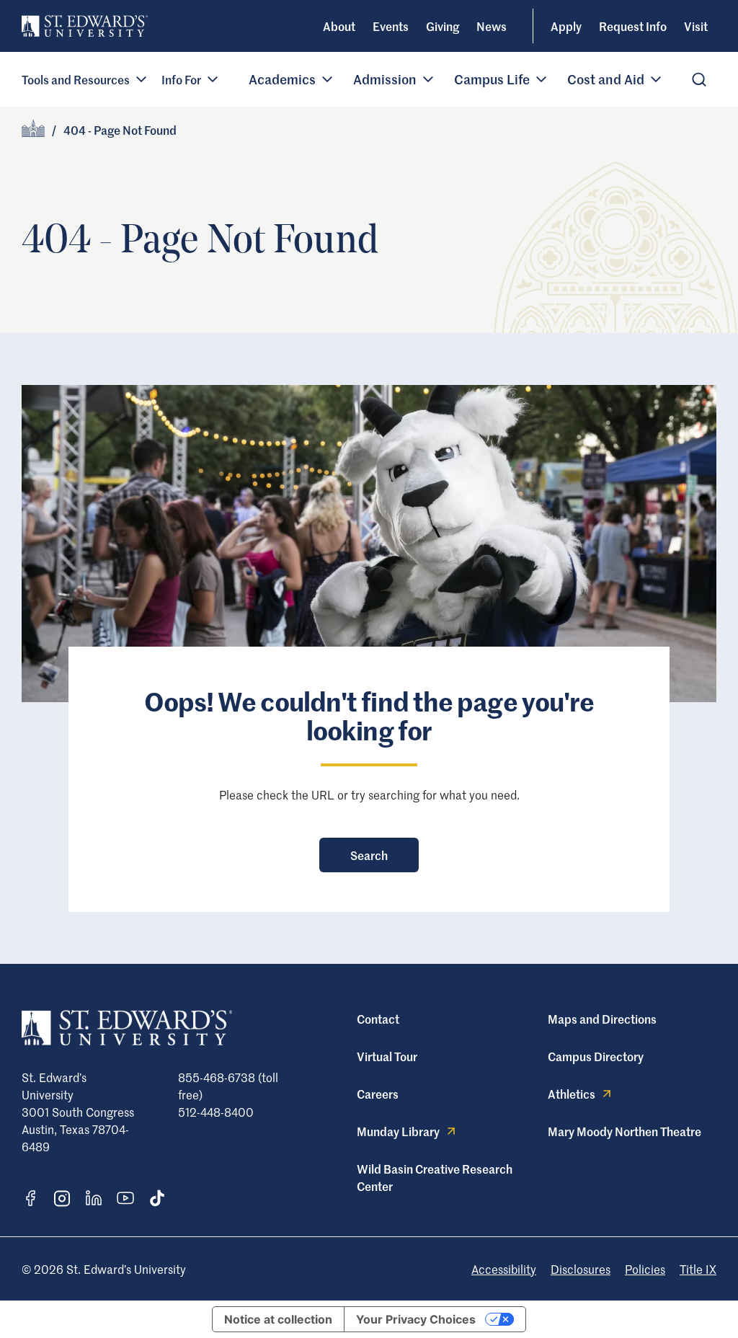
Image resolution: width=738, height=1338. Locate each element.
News (491, 26)
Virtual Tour (387, 1056)
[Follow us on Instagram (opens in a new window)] (62, 1198)
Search (369, 855)
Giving (442, 26)
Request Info (633, 26)
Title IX (698, 1269)
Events (391, 26)
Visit (696, 26)
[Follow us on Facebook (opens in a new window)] (30, 1198)
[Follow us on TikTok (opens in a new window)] (157, 1198)
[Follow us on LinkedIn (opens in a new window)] (93, 1198)
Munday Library (398, 1131)
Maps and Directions (602, 1019)
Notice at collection (278, 1319)
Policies (645, 1269)
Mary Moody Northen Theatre (624, 1131)
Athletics (571, 1094)
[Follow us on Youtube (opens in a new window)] (125, 1198)
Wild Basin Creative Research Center (434, 1177)
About (339, 26)
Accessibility (503, 1269)
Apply (566, 26)
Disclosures (580, 1269)
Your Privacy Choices (416, 1319)
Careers (378, 1094)
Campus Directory (596, 1056)
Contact (378, 1019)
